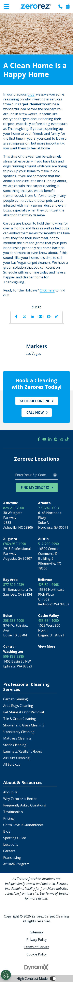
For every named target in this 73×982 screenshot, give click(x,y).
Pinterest (49, 317)
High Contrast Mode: (19, 16)
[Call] (60, 6)
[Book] (68, 6)
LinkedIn (32, 317)
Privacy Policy (36, 940)
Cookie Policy (37, 954)
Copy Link (57, 317)
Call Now (35, 412)
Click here (47, 290)
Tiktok (67, 439)
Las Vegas (33, 353)
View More (46, 646)
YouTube (44, 439)
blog (31, 94)
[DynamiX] (36, 967)
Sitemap (36, 932)
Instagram (61, 439)
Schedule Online (35, 401)
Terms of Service (36, 947)
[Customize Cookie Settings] (6, 975)
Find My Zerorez (35, 487)
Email (40, 317)
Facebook (16, 317)
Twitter (24, 317)
